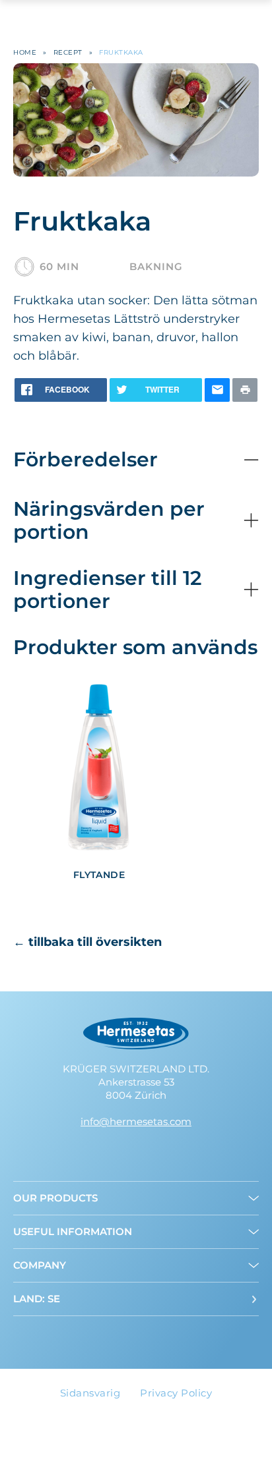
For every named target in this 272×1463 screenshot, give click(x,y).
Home (24, 52)
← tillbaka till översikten (87, 942)
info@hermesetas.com (136, 1121)
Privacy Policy (176, 1393)
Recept (68, 52)
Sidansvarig (90, 1393)
